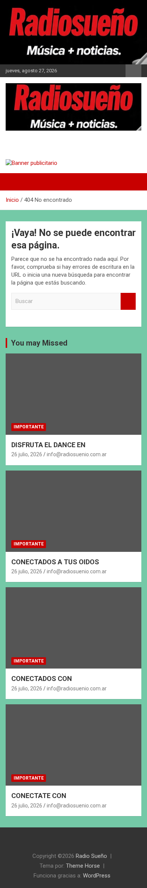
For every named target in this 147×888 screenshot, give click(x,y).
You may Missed (39, 342)
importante (29, 427)
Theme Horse (83, 865)
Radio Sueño (38, 138)
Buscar (128, 301)
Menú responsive (133, 70)
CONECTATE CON (38, 796)
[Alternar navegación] (15, 181)
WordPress (96, 875)
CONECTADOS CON (41, 678)
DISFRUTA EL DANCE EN (48, 445)
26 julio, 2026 (26, 454)
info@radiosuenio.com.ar (77, 454)
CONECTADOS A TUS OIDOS (55, 562)
